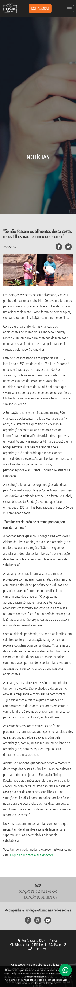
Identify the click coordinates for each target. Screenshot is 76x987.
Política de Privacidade (35, 976)
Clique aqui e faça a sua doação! (31, 855)
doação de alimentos (40, 897)
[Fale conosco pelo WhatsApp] (65, 970)
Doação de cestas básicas (37, 891)
